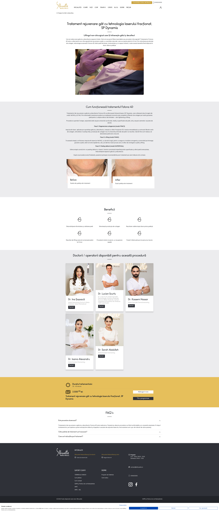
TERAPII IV (103, 7)
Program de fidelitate (108, 475)
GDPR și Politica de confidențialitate (85, 483)
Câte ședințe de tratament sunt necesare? (72, 432)
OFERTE (110, 7)
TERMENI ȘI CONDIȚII (80, 475)
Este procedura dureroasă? (67, 420)
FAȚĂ (91, 7)
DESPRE (122, 7)
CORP (96, 7)
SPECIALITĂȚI (77, 7)
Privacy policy (122, 505)
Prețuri (128, 7)
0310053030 (158, 2)
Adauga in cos (143, 392)
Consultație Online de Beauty (142, 2)
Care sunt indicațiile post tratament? (70, 436)
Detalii (71, 307)
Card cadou (105, 478)
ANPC (76, 486)
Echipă (85, 7)
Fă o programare (143, 398)
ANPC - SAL (78, 489)
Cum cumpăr (78, 481)
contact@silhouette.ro (137, 467)
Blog (116, 7)
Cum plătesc (78, 478)
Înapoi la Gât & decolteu (66, 13)
